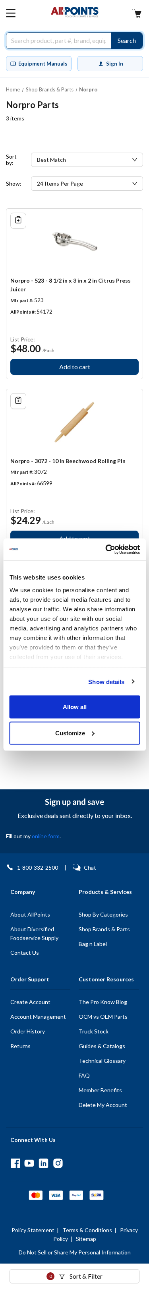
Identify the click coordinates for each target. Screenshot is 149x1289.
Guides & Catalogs (102, 1046)
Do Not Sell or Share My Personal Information (75, 1252)
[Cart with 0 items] (136, 14)
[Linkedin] (43, 1163)
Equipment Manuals (43, 63)
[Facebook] (15, 1163)
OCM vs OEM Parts (103, 1016)
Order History (27, 1031)
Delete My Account (103, 1104)
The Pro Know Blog (103, 1001)
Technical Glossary (102, 1060)
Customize (70, 732)
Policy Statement (33, 1230)
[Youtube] (29, 1163)
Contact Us (24, 952)
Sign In (114, 63)
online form (46, 836)
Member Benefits (100, 1090)
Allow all (75, 707)
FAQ (84, 1075)
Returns (20, 1046)
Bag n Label (93, 943)
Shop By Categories (103, 914)
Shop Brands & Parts (104, 929)
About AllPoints (30, 914)
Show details (106, 681)
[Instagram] (58, 1163)
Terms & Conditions (87, 1230)
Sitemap (86, 1238)
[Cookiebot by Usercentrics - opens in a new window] (106, 549)
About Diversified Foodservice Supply (34, 933)
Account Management (38, 1016)
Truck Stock (93, 1031)
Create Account (30, 1001)
